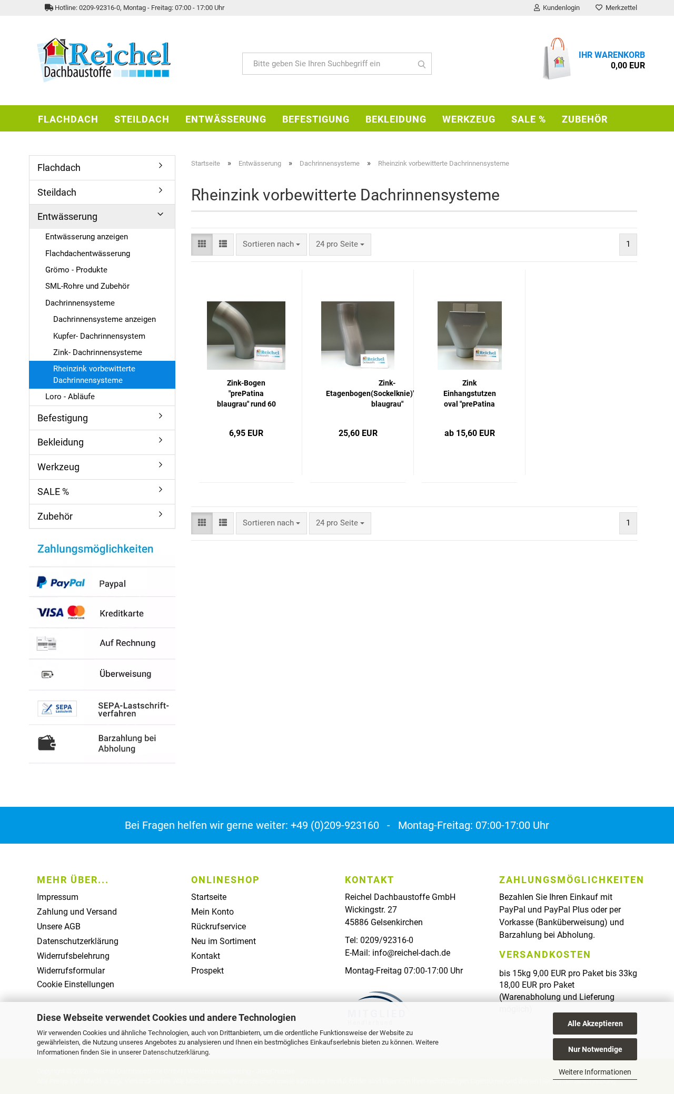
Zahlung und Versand (77, 912)
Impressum (57, 897)
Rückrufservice (218, 926)
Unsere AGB (59, 926)
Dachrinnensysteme (80, 303)
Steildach (142, 119)
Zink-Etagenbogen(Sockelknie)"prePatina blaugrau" (387, 393)
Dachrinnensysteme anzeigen (104, 319)
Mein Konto (212, 912)
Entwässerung (225, 119)
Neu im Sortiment (223, 941)
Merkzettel (619, 8)
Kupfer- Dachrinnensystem (99, 336)
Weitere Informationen (595, 1072)
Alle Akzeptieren (595, 1023)
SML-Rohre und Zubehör (87, 286)
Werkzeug (468, 119)
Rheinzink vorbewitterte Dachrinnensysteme (94, 374)
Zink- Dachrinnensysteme (97, 352)
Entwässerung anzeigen (86, 236)
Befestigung (316, 119)
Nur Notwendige (595, 1049)
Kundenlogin (560, 8)
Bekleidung (396, 119)
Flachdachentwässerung (87, 253)
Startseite (208, 897)
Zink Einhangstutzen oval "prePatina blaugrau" (469, 394)
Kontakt (205, 956)
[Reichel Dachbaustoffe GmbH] (131, 60)
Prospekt (207, 971)
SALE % (528, 119)
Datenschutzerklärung (176, 1052)
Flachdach (68, 119)
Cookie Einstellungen (75, 984)
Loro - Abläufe (70, 396)
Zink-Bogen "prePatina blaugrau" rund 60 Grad (246, 394)
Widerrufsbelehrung (73, 956)
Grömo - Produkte (76, 270)
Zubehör (585, 119)
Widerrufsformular (71, 971)
